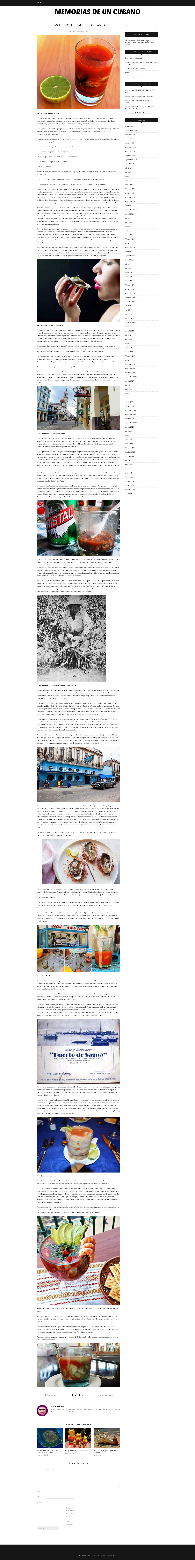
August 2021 (129, 214)
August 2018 (129, 331)
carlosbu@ (107, 1395)
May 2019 (128, 310)
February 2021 (130, 239)
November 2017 (130, 369)
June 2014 (128, 494)
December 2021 (130, 197)
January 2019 (129, 327)
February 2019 (130, 323)
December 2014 (130, 490)
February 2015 (130, 481)
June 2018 (128, 339)
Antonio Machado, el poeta (135, 68)
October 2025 (130, 126)
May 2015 (128, 469)
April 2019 (128, 314)
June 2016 (128, 431)
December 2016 (130, 410)
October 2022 (130, 155)
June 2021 (128, 222)
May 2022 (128, 176)
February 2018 (130, 356)
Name (39, 1491)
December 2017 (130, 364)
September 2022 (131, 160)
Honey (127, 73)
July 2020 (128, 264)
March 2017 (129, 402)
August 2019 (129, 302)
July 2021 (128, 218)
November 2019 (130, 293)
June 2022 (128, 172)
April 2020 (128, 277)
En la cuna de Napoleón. (133, 58)
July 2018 (128, 335)
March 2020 (129, 281)
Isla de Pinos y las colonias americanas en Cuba (47, 1451)
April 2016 (128, 440)
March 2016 (129, 444)
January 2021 (129, 243)
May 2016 (128, 435)
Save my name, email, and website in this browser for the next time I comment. (70, 1516)
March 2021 (129, 235)
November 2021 (130, 201)
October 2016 (130, 419)
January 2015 (129, 485)
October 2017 (130, 373)
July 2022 (128, 168)
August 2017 (129, 381)
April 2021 (128, 231)
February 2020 (130, 285)
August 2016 (129, 427)
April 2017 (128, 398)
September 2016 (131, 423)
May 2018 (128, 343)
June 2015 (128, 465)
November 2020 (131, 247)
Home (39, 3)
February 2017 (130, 406)
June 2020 (128, 268)
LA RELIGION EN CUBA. (144, 96)
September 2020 (131, 256)
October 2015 (130, 452)
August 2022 (129, 164)
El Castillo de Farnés (142, 113)
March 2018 (129, 352)
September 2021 (131, 210)
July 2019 (128, 306)
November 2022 (130, 151)
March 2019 (129, 318)
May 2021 (128, 226)
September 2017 (131, 377)
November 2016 (130, 414)
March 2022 (129, 185)
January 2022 (129, 193)
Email (39, 1497)
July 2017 (128, 385)
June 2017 (128, 389)
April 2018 (128, 348)
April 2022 (128, 181)
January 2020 (129, 289)
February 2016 (130, 448)
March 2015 (129, 477)
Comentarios (50, 1395)
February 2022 (130, 189)
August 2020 (129, 260)
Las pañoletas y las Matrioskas (77, 1451)
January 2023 (129, 143)
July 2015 (128, 460)
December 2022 (130, 147)
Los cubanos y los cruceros (135, 77)
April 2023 (128, 139)
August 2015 (129, 456)
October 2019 (130, 297)
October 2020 (130, 252)
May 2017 (128, 394)
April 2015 (128, 473)
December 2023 (130, 135)
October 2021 (130, 206)
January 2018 (129, 360)
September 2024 (131, 130)
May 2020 (128, 272)
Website (39, 1502)
